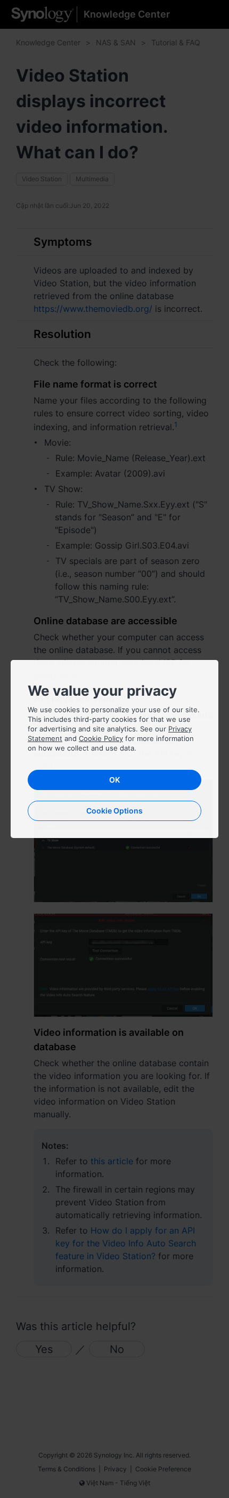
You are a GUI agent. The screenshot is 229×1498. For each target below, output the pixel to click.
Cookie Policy (101, 738)
